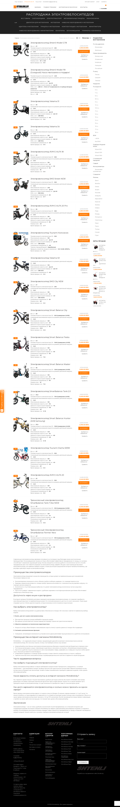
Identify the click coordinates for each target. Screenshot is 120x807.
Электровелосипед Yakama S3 (45, 258)
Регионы (95, 177)
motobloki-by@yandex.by (50, 1)
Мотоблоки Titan (66, 751)
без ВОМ (97, 141)
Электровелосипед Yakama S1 (45, 101)
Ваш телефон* (81, 745)
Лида (96, 211)
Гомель (97, 186)
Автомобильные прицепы (74, 18)
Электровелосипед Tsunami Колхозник (49, 233)
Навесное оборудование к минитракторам (36, 30)
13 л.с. (96, 117)
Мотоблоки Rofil (66, 749)
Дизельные (98, 50)
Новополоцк (98, 220)
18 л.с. (96, 132)
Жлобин (97, 205)
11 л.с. (96, 111)
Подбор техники (50, 7)
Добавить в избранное (84, 55)
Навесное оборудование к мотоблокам (78, 22)
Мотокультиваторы (98, 166)
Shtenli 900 (98, 149)
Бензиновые (98, 47)
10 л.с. (96, 105)
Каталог (31, 740)
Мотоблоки (55, 22)
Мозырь (97, 214)
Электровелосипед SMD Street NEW (48, 179)
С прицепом (96, 174)
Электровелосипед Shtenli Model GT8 (49, 43)
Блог (98, 1)
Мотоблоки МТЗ (66, 744)
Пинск (97, 226)
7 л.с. (96, 93)
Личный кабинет (90, 1)
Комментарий (81, 752)
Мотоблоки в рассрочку (68, 7)
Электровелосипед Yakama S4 (45, 126)
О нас (31, 742)
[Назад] (15, 22)
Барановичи (98, 198)
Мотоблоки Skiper (66, 762)
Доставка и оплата (34, 747)
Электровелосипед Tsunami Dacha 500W (50, 448)
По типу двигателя (98, 44)
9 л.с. (96, 102)
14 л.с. (96, 120)
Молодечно (98, 217)
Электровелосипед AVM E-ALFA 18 (47, 152)
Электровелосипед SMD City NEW (47, 281)
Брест (97, 180)
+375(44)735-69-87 (29, 1)
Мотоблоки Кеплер (67, 746)
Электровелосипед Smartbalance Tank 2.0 (51, 391)
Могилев (97, 192)
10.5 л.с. (97, 108)
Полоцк (97, 229)
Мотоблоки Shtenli (66, 739)
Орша (96, 223)
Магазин (38, 7)
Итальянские (99, 59)
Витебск (97, 183)
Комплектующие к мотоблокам (74, 26)
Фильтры (85, 38)
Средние (97, 77)
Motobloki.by (55, 804)
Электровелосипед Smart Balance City (49, 310)
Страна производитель (100, 53)
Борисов (97, 201)
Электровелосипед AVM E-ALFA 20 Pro (49, 206)
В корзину (84, 80)
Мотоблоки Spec (66, 764)
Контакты (84, 7)
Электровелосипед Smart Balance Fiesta (50, 337)
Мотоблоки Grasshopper (64, 756)
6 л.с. (96, 90)
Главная (17, 38)
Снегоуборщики (38, 18)
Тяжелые (97, 80)
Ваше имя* (80, 739)
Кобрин (97, 208)
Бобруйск (98, 195)
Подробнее (84, 51)
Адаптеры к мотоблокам (29, 26)
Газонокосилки (93, 18)
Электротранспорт (54, 18)
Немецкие (98, 65)
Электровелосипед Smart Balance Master (50, 364)
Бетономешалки (73, 30)
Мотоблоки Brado (66, 753)
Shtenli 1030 (98, 152)
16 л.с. (96, 126)
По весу (95, 71)
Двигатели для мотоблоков (37, 22)
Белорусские (99, 56)
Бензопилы (60, 30)
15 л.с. (96, 123)
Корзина (104, 1)
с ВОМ (97, 138)
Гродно (97, 189)
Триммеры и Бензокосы (91, 30)
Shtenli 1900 (98, 155)
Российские (98, 68)
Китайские (98, 62)
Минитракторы (95, 26)
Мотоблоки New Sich (67, 759)
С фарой (95, 163)
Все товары (25, 18)
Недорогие (96, 83)
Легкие (97, 74)
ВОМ (94, 135)
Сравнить (84, 59)
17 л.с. (96, 129)
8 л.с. (96, 96)
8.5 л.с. (97, 99)
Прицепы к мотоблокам (50, 26)
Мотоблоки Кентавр (67, 742)
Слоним (97, 232)
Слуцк (97, 235)
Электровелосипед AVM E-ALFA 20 (47, 475)
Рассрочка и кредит (35, 745)
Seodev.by (101, 773)
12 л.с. (96, 114)
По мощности (97, 86)
